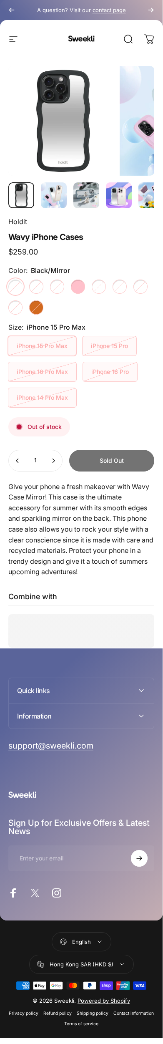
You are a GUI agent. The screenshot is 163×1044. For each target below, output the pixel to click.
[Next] (151, 10)
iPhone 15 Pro (109, 345)
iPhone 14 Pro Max (42, 397)
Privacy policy (23, 1013)
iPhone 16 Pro (110, 371)
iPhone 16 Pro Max (42, 371)
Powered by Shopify (104, 1000)
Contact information (133, 1013)
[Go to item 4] (119, 195)
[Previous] (12, 10)
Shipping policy (92, 1013)
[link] (50, 746)
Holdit (17, 221)
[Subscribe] (139, 858)
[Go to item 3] (86, 195)
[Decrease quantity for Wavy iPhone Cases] (17, 460)
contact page (109, 10)
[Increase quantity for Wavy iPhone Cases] (53, 460)
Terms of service (81, 1023)
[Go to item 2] (54, 195)
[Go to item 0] (21, 195)
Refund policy (57, 1013)
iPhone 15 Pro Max (42, 345)
